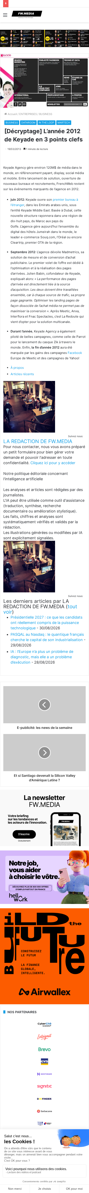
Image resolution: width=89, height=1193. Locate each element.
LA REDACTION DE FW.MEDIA (37, 441)
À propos (17, 368)
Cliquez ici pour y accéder (52, 463)
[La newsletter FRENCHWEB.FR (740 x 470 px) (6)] (44, 845)
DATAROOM (28, 122)
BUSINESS (45, 114)
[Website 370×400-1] (44, 1003)
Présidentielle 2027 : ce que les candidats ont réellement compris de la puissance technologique (46, 622)
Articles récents (22, 374)
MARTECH (64, 122)
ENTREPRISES (28, 114)
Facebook (75, 353)
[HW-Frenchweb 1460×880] (44, 903)
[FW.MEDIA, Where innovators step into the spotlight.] (26, 14)
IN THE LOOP (46, 122)
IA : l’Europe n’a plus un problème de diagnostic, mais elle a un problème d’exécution (42, 656)
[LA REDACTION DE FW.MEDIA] (29, 431)
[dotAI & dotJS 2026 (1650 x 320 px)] (44, 38)
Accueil (12, 114)
